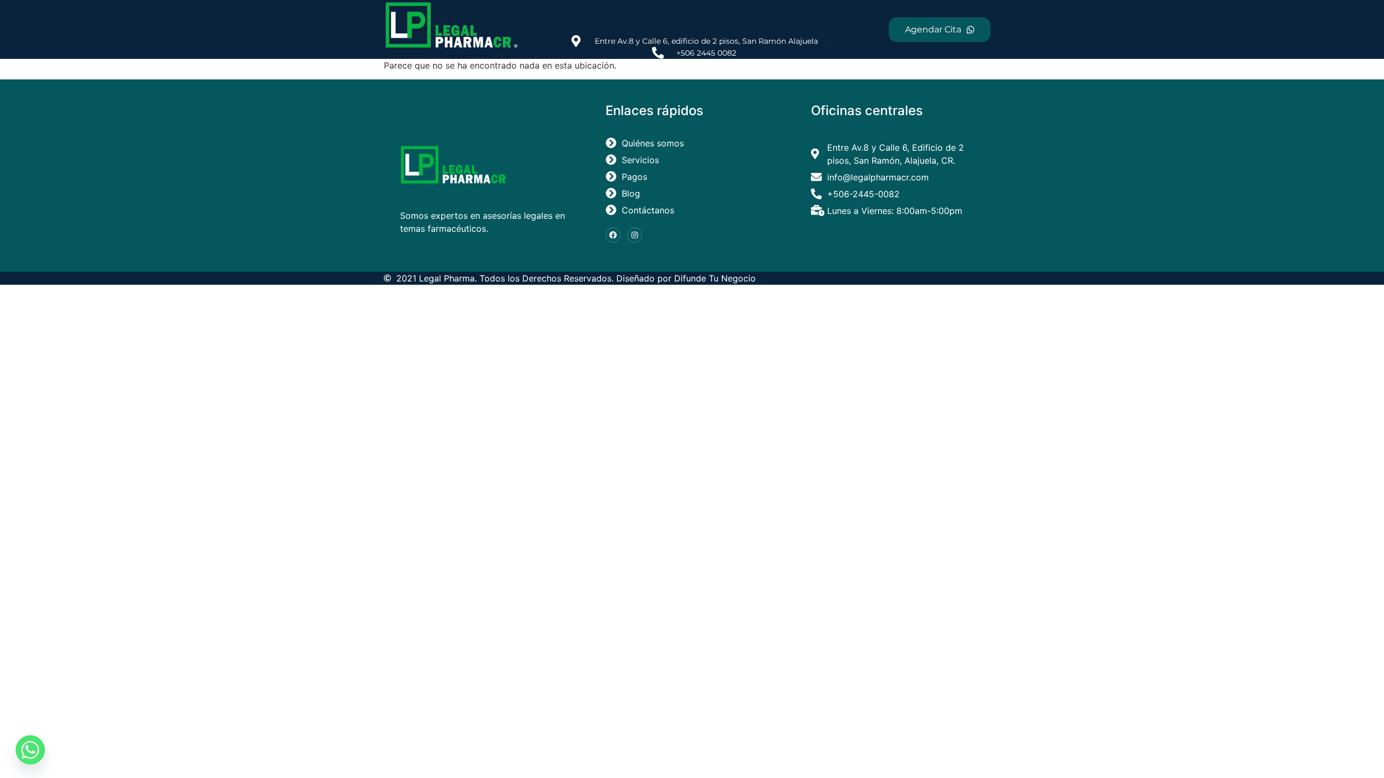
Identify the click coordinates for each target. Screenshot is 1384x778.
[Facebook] (613, 235)
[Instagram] (634, 235)
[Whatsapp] (30, 749)
